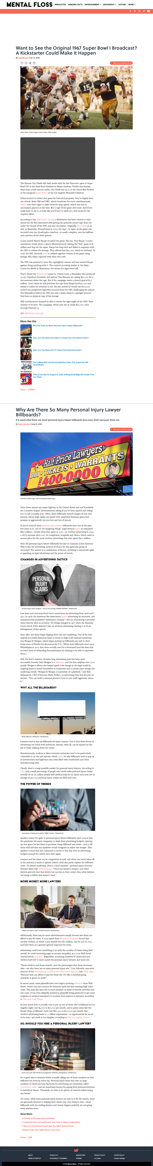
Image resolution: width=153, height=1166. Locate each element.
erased (23, 204)
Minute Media (71, 1164)
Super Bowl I (42, 192)
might (60, 756)
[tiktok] (144, 11)
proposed (38, 956)
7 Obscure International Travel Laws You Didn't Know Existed (47, 1126)
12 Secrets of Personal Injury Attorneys (38, 1118)
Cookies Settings (119, 1158)
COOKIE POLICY (119, 1155)
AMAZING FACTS (75, 4)
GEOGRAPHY (108, 4)
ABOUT (30, 1155)
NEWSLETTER (60, 4)
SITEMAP (79, 1158)
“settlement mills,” (29, 1087)
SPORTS (31, 389)
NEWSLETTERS (80, 1155)
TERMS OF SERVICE (34, 1158)
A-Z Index (97, 1158)
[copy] (34, 63)
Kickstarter (42, 273)
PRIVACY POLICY (99, 1155)
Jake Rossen (23, 57)
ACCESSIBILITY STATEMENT (58, 1158)
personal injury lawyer (52, 525)
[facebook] (130, 11)
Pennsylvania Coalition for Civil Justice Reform (56, 971)
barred (64, 616)
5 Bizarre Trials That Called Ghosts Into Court (41, 1130)
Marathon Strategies (69, 938)
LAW (30, 1137)
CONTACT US (54, 1155)
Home (23, 389)
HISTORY (122, 4)
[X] (135, 11)
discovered (82, 225)
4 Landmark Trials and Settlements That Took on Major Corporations (51, 1122)
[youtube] (148, 11)
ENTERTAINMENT (92, 4)
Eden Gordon (24, 424)
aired (45, 253)
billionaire (60, 662)
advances (78, 983)
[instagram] (139, 11)
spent (77, 528)
